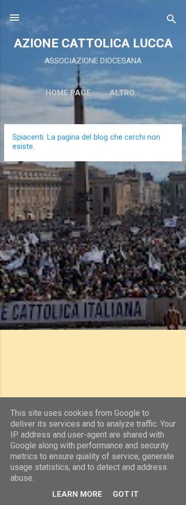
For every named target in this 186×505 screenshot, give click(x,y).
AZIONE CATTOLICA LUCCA (93, 43)
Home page (68, 92)
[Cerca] (171, 21)
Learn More (77, 494)
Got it (125, 494)
